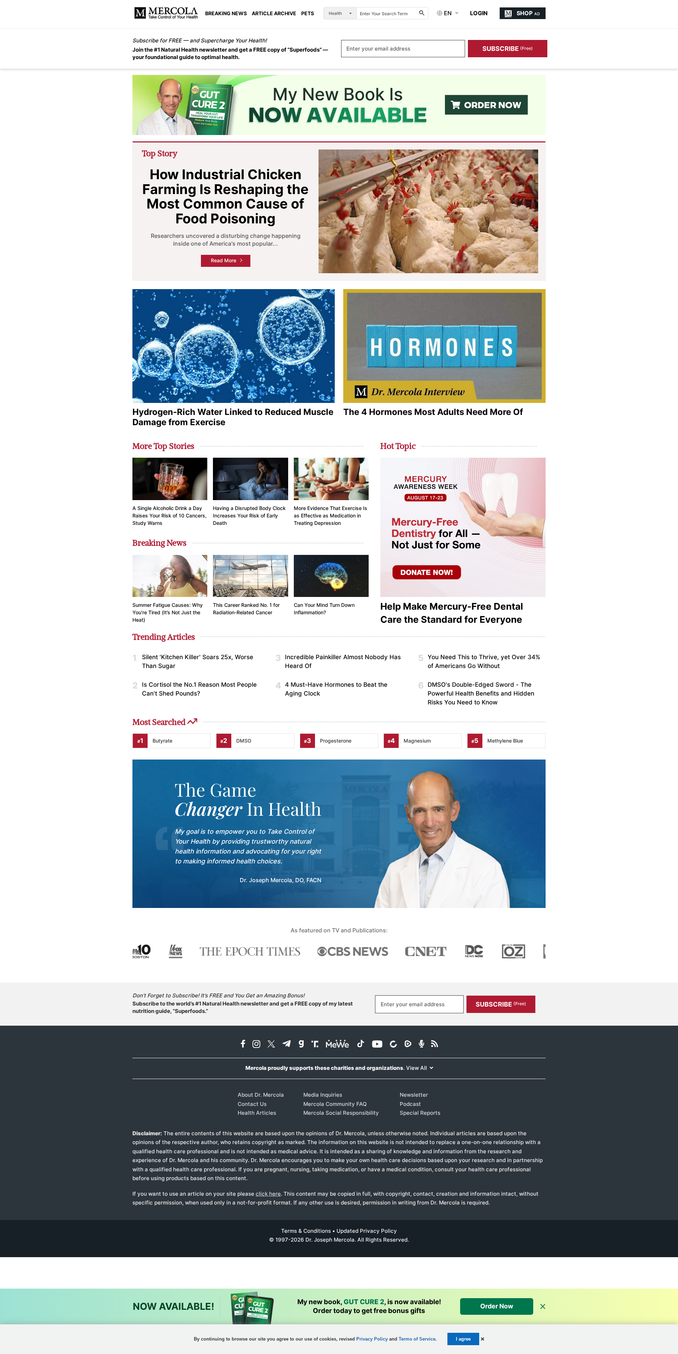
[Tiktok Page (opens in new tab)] (360, 1045)
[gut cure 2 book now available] (339, 105)
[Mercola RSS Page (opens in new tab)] (434, 1045)
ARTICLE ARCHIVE (274, 13)
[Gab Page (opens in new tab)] (301, 1045)
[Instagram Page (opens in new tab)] (256, 1045)
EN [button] (447, 13)
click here (268, 1193)
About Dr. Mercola (261, 1094)
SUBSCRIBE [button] (507, 48)
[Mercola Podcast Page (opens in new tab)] (421, 1045)
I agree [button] (463, 1339)
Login (479, 13)
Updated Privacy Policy (367, 1230)
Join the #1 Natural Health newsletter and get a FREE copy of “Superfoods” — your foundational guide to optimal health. (230, 53)
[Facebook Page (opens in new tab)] (243, 1045)
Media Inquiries (322, 1094)
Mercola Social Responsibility (341, 1112)
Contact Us (252, 1104)
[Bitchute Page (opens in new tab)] (393, 1045)
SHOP (528, 13)
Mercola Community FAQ (335, 1104)
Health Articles (257, 1112)
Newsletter (414, 1094)
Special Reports (420, 1112)
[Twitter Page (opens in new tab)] (271, 1045)
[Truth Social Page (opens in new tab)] (315, 1045)
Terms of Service (417, 1339)
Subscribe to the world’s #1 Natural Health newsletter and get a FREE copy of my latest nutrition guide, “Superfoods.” (242, 1007)
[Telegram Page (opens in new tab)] (286, 1045)
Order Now (496, 1306)
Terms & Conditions (306, 1230)
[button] (482, 1339)
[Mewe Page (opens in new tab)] (337, 1045)
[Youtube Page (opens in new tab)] (377, 1045)
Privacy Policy (372, 1339)
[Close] (542, 1307)
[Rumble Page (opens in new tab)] (408, 1045)
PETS (307, 13)
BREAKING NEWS (226, 13)
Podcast (410, 1104)
